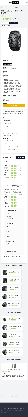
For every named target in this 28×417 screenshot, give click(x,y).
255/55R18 (11, 89)
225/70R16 (17, 82)
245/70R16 (18, 88)
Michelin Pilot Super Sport (14, 303)
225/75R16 (11, 83)
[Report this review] (23, 256)
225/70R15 (11, 82)
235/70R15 (11, 86)
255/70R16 (5, 91)
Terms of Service (12, 410)
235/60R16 (5, 85)
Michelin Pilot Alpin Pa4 (14, 350)
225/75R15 (5, 83)
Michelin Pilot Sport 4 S (14, 279)
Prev (2, 396)
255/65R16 (17, 89)
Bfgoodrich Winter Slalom (15, 326)
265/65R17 (18, 91)
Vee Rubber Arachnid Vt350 (14, 369)
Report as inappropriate (14, 55)
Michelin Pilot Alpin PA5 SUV (14, 318)
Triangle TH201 (14, 271)
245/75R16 (5, 89)
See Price (6, 100)
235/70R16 (18, 86)
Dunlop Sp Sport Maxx (14, 287)
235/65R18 (5, 86)
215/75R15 (17, 80)
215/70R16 (11, 80)
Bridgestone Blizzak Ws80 (15, 342)
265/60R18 (11, 91)
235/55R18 (17, 83)
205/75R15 (5, 80)
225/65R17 (5, 82)
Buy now (15, 105)
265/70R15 (5, 92)
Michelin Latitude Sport (14, 295)
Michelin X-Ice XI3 (15, 334)
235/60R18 (12, 85)
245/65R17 (11, 88)
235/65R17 (18, 85)
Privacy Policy (4, 410)
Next (4, 396)
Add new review (21, 157)
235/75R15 (5, 88)
